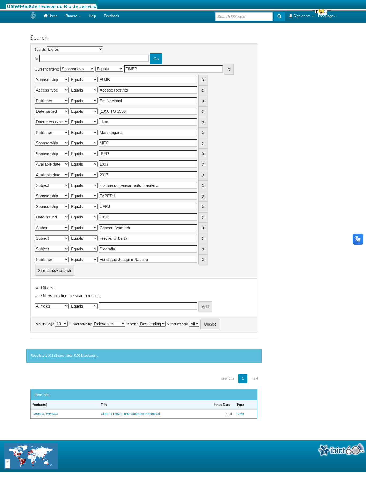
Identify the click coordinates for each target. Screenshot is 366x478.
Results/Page (44, 324)
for (36, 59)
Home (52, 16)
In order (132, 324)
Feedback (111, 16)
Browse (72, 16)
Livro (240, 414)
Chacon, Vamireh (45, 414)
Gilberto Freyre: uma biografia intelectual (130, 414)
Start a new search (54, 270)
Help (92, 16)
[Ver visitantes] (31, 456)
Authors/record (177, 324)
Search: (40, 50)
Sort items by (82, 324)
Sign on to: (301, 16)
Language (325, 16)
